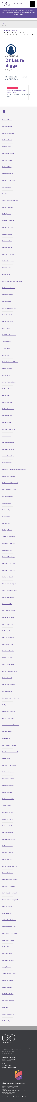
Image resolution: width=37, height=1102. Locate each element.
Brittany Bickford (7, 496)
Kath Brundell (6, 913)
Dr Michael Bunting (8, 960)
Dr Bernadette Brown (8, 826)
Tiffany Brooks (6, 805)
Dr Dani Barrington (8, 261)
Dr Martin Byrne (7, 1021)
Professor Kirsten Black (9, 543)
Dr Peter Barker (7, 247)
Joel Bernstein (6, 436)
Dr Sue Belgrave (7, 368)
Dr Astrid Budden (7, 947)
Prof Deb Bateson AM (9, 308)
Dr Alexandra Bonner (8, 624)
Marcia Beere (6, 355)
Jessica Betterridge (8, 456)
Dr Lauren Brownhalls (8, 886)
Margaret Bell (6, 375)
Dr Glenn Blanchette (8, 570)
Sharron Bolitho (7, 604)
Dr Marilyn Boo (6, 631)
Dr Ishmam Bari (7, 241)
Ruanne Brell (6, 738)
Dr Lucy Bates (6, 301)
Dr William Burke (7, 987)
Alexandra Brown (7, 812)
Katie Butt (5, 1007)
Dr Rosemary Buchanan (9, 933)
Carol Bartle (6, 274)
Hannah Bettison (7, 463)
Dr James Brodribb (8, 799)
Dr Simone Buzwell (8, 1014)
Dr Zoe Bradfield (7, 678)
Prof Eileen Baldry (7, 194)
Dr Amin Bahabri (7, 160)
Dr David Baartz (7, 120)
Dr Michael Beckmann (9, 335)
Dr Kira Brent (6, 758)
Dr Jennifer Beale (7, 321)
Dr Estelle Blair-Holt (8, 563)
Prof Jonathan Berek (8, 429)
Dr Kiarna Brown (7, 859)
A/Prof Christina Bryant (9, 920)
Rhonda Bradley (7, 691)
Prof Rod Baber (7, 126)
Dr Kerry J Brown (7, 853)
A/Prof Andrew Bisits (8, 537)
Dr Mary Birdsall (7, 530)
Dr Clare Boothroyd (8, 637)
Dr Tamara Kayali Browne (10, 879)
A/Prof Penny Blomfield (9, 590)
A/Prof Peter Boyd (8, 664)
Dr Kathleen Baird (7, 173)
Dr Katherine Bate (7, 294)
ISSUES (4, 25)
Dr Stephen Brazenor (8, 711)
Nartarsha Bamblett (8, 220)
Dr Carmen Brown (7, 832)
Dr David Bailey (6, 167)
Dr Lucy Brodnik (7, 792)
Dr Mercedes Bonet (8, 617)
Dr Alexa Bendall (7, 389)
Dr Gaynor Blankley (8, 577)
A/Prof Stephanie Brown (9, 866)
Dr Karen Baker (6, 187)
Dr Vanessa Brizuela (8, 785)
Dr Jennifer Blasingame (9, 584)
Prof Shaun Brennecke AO (10, 752)
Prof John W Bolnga (8, 610)
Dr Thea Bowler (7, 658)
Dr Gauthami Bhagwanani (10, 483)
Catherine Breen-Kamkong (10, 725)
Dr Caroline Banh (7, 227)
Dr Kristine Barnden (8, 254)
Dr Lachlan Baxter (7, 315)
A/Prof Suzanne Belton (9, 382)
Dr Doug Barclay (7, 234)
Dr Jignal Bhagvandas (8, 476)
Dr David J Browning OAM (10, 900)
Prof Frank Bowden (8, 651)
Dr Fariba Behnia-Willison (10, 362)
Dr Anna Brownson (8, 906)
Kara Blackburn (6, 550)
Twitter (18, 1097)
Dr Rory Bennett (7, 402)
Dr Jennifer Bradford (8, 684)
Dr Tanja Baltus (6, 214)
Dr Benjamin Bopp (7, 644)
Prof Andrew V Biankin (9, 489)
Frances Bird (6, 516)
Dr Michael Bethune (8, 449)
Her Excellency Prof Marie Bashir (12, 281)
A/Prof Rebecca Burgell (9, 974)
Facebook (7, 1097)
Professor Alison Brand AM (10, 698)
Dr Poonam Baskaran (8, 288)
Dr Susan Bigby (6, 503)
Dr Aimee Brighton (8, 772)
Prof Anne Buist (7, 953)
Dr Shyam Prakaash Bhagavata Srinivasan (14, 469)
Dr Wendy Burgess (7, 980)
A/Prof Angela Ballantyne (10, 200)
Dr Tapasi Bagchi (7, 140)
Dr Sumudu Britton (8, 779)
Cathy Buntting (6, 967)
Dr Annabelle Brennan (9, 745)
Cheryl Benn (6, 395)
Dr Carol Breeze (7, 731)
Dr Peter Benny (7, 415)
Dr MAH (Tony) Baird (8, 180)
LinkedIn (27, 1097)
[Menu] (32, 4)
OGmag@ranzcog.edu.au (9, 1067)
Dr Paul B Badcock (8, 133)
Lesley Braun (6, 705)
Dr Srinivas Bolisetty (8, 597)
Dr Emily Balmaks (7, 207)
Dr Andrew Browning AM (9, 893)
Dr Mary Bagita (6, 147)
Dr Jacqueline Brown (8, 839)
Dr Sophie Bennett (8, 409)
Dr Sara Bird (5, 523)
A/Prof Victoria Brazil (8, 718)
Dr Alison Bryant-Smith (9, 926)
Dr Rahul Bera (6, 422)
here (21, 14)
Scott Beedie (6, 348)
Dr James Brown (7, 846)
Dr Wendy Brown (7, 873)
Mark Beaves (6, 328)
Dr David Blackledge (8, 557)
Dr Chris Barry (6, 268)
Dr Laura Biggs (6, 510)
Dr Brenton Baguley (8, 153)
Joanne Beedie (6, 342)
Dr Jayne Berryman (8, 442)
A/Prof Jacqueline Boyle (9, 671)
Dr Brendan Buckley (8, 940)
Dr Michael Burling (8, 994)
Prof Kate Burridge (8, 1000)
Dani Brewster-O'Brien (9, 765)
